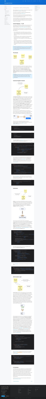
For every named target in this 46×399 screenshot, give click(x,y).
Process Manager (26, 328)
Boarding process (15, 329)
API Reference (6, 19)
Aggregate (16, 353)
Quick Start (6, 7)
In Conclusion (36, 10)
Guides (19, 391)
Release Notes (29, 390)
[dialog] (5, 392)
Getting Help (29, 392)
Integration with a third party (7, 15)
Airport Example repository (17, 378)
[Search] (40, 1)
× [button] (9, 386)
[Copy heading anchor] (24, 23)
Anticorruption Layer (36, 9)
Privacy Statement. (3, 389)
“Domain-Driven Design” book (25, 46)
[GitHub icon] (39, 1)
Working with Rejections (7, 14)
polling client (21, 327)
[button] (5, 397)
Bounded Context (23, 13)
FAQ (28, 391)
